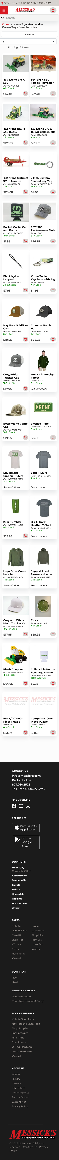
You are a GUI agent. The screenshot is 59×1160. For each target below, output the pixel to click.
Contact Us (30, 1147)
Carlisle (16, 885)
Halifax (16, 889)
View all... (17, 958)
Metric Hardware (22, 1051)
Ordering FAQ (20, 1092)
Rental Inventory (21, 996)
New (14, 977)
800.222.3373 (35, 789)
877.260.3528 (21, 784)
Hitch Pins (18, 1037)
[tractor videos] (21, 806)
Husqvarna (18, 953)
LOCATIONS (19, 861)
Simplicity (37, 935)
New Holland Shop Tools (26, 1023)
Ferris (15, 949)
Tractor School (20, 1097)
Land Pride (38, 930)
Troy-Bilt (37, 939)
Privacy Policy (20, 1106)
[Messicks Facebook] (14, 806)
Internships (18, 1088)
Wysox (16, 908)
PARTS (16, 920)
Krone (5, 24)
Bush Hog (17, 939)
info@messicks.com (26, 776)
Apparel (16, 1074)
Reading (17, 898)
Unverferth (38, 944)
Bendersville (19, 880)
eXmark (16, 944)
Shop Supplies (20, 1028)
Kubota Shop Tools (23, 1019)
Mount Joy (18, 867)
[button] (53, 10)
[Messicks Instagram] (28, 806)
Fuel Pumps (19, 1042)
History (16, 1078)
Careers (16, 1083)
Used (15, 982)
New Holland (19, 930)
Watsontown (19, 903)
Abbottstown (19, 875)
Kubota (16, 925)
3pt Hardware (20, 1032)
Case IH (16, 935)
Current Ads (19, 1101)
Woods (36, 949)
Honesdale (18, 894)
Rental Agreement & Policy (28, 1001)
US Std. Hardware (22, 1046)
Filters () (29, 34)
